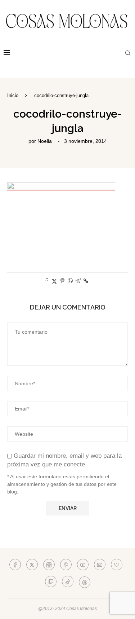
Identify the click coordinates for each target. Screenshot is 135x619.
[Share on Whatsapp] (70, 281)
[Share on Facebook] (46, 281)
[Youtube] (83, 564)
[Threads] (84, 581)
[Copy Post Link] (86, 281)
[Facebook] (15, 564)
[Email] (99, 564)
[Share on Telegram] (78, 281)
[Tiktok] (67, 581)
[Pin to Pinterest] (62, 281)
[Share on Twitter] (54, 281)
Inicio (12, 95)
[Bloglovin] (116, 564)
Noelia (44, 141)
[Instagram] (49, 564)
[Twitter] (32, 564)
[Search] (127, 53)
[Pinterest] (66, 564)
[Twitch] (51, 581)
